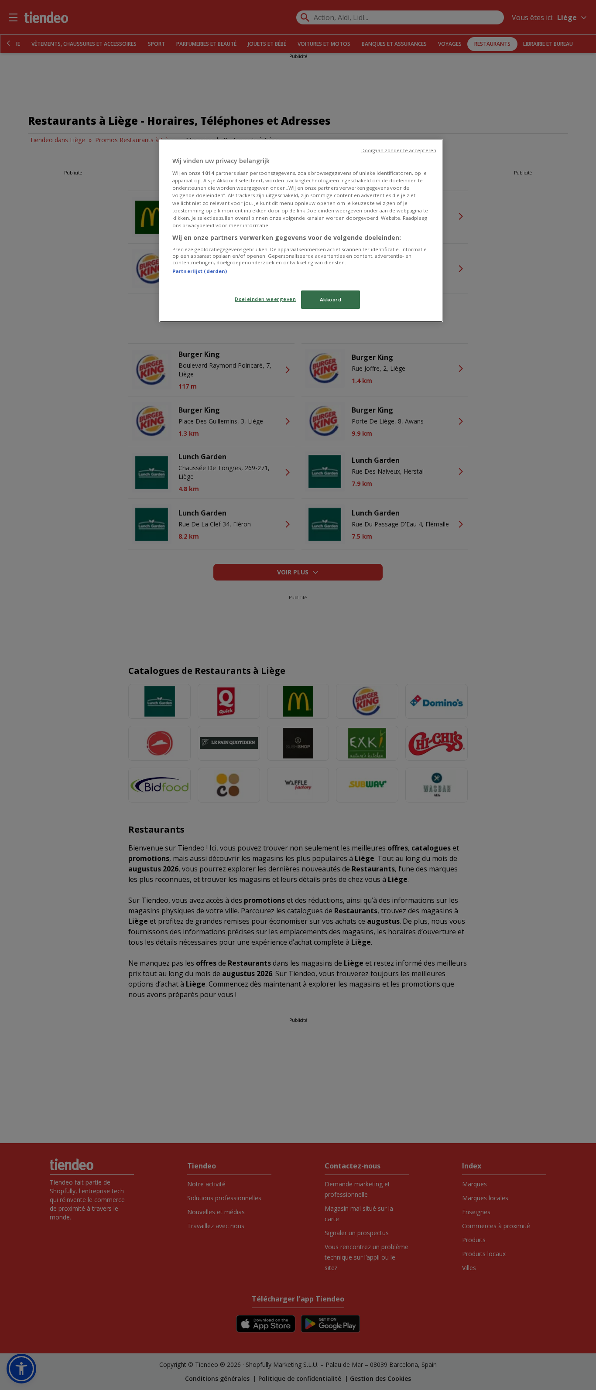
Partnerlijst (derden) (199, 271)
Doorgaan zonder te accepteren (398, 150)
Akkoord (331, 299)
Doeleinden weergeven (265, 299)
